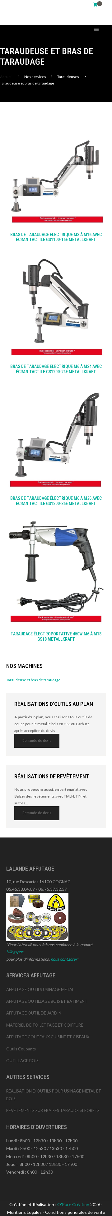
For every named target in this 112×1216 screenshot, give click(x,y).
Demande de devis (36, 740)
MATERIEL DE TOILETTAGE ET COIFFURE (44, 1025)
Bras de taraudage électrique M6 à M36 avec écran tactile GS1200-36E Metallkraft (56, 501)
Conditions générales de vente (75, 1212)
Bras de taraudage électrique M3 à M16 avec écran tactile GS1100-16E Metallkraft (56, 237)
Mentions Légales (24, 1212)
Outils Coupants (21, 1048)
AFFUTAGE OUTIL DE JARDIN (33, 1012)
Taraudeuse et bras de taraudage (33, 679)
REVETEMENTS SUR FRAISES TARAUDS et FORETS (53, 1110)
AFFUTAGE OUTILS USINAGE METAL (40, 989)
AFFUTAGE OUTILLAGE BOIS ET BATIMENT (46, 1001)
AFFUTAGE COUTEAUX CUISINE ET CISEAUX (47, 1036)
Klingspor (14, 951)
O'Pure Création (73, 1204)
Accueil (6, 76)
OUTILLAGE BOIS (22, 1060)
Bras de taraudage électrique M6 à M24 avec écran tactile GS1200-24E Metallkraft (56, 369)
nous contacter (64, 959)
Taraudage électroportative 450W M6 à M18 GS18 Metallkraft (56, 636)
